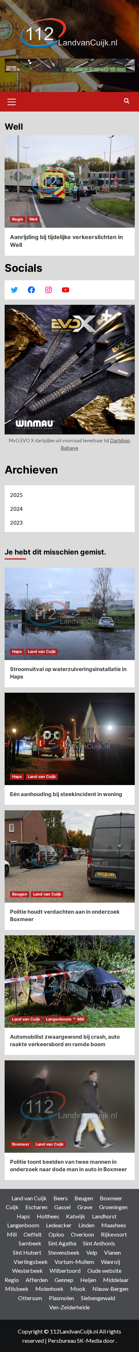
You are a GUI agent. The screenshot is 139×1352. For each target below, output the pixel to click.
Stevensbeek (63, 1252)
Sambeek (30, 1243)
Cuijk (12, 1207)
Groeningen (113, 1207)
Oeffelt (33, 1234)
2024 (16, 508)
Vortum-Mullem (74, 1261)
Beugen (19, 894)
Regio (17, 219)
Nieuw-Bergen (110, 1288)
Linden (86, 1225)
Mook (78, 1288)
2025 (16, 495)
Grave (84, 1207)
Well (33, 219)
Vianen (112, 1252)
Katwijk (75, 1216)
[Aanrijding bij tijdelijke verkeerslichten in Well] (70, 181)
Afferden (37, 1279)
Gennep (64, 1279)
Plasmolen (61, 1297)
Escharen (36, 1207)
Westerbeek (27, 1270)
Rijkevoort (114, 1234)
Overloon (82, 1234)
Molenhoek (49, 1288)
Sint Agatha (62, 1243)
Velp (91, 1252)
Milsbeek (17, 1288)
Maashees (113, 1225)
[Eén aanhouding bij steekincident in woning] (70, 739)
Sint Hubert (27, 1252)
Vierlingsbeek (31, 1261)
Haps (17, 651)
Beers (60, 1198)
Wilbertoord (65, 1270)
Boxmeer (21, 1144)
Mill (80, 1019)
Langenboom (58, 1019)
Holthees (48, 1216)
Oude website (104, 1270)
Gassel (62, 1207)
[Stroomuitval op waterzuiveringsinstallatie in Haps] (70, 614)
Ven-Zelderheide (69, 1307)
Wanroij (110, 1261)
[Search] (126, 101)
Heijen (88, 1279)
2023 (16, 522)
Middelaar (116, 1279)
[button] (12, 101)
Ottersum (30, 1297)
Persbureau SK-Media (75, 1340)
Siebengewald (98, 1297)
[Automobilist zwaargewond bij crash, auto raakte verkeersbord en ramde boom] (70, 981)
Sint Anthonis (99, 1243)
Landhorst (104, 1216)
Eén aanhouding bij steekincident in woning (66, 794)
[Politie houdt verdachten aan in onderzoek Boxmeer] (70, 856)
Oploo (56, 1234)
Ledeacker (59, 1225)
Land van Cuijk (42, 651)
